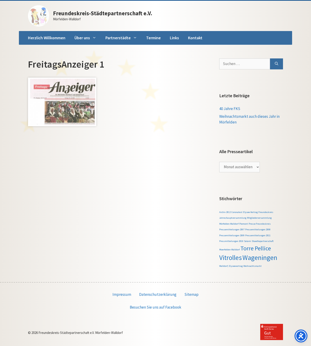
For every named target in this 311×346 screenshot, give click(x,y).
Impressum (121, 294)
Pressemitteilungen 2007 (232, 229)
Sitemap (191, 294)
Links (174, 37)
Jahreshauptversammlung (232, 217)
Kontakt (195, 37)
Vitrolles (230, 257)
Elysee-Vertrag (250, 212)
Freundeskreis (265, 212)
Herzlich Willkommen (46, 37)
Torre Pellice (255, 248)
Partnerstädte (118, 37)
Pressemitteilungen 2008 (257, 229)
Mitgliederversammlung (259, 217)
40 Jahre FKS (229, 108)
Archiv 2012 (225, 212)
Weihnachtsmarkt (252, 266)
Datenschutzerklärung (157, 294)
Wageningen (259, 257)
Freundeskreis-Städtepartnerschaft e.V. (102, 13)
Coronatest (236, 212)
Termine (153, 37)
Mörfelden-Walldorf (229, 223)
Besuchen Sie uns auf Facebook (155, 307)
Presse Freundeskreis (260, 223)
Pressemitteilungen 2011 (257, 235)
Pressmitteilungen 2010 (231, 241)
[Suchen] (276, 63)
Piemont (243, 223)
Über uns (82, 37)
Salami (247, 241)
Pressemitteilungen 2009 (232, 235)
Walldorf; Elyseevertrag (231, 266)
